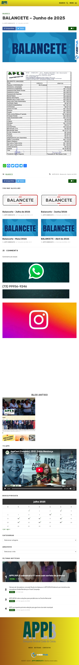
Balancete (6, 13)
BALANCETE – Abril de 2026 (55, 239)
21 (18, 522)
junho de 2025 (72, 174)
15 (29, 518)
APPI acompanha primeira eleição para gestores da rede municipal (31, 607)
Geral (12, 592)
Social (12, 579)
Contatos (47, 648)
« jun (4, 529)
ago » (8, 529)
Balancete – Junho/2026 (54, 212)
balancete (63, 174)
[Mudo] (71, 489)
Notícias (37, 648)
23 (39, 522)
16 (39, 518)
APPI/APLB (56, 174)
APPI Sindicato (9, 23)
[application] (39, 470)
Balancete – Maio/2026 (14, 239)
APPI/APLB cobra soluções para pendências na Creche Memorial (30, 598)
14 (18, 518)
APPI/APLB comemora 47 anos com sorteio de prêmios (37, 575)
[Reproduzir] (5, 489)
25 (61, 522)
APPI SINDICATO (38, 661)
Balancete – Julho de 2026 (16, 212)
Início (30, 648)
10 (50, 514)
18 (61, 518)
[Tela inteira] (74, 489)
